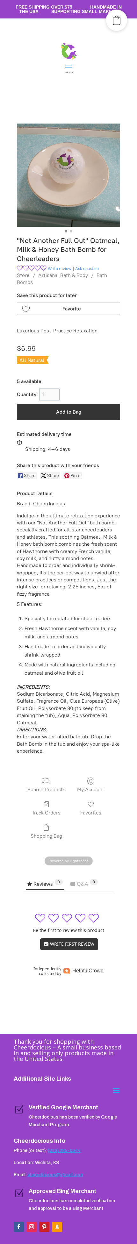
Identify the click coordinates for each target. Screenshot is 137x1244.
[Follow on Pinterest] (44, 1227)
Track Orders (46, 813)
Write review (59, 268)
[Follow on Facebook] (19, 1227)
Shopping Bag (46, 836)
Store (23, 275)
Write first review (71, 944)
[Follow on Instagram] (31, 1227)
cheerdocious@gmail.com (55, 1174)
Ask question (87, 268)
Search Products (46, 789)
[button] (68, 308)
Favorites (90, 813)
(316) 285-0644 (64, 1150)
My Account (90, 789)
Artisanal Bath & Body (63, 275)
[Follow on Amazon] (57, 1227)
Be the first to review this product (68, 930)
